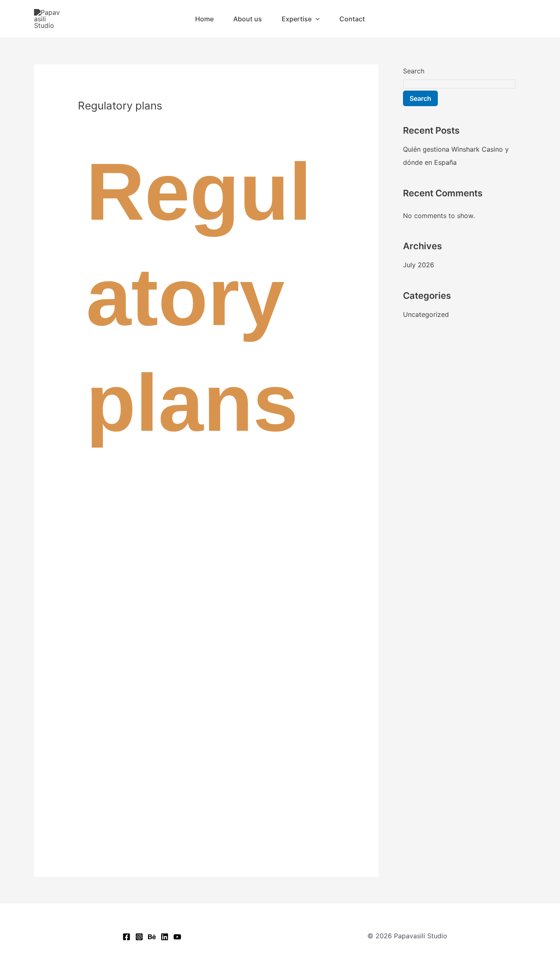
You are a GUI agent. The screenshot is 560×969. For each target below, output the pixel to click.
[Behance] (152, 937)
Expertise (297, 19)
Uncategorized (426, 314)
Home (204, 19)
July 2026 (418, 265)
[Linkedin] (164, 937)
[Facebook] (126, 937)
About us (247, 19)
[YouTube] (177, 937)
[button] (316, 19)
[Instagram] (139, 937)
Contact (352, 19)
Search (413, 71)
